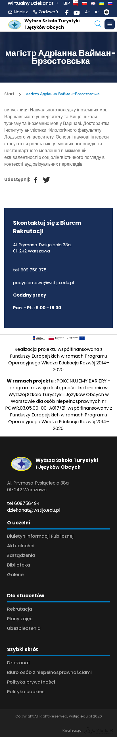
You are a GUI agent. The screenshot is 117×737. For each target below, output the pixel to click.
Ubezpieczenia (24, 628)
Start (9, 94)
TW (44, 176)
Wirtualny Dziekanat (31, 3)
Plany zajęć (20, 618)
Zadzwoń (48, 12)
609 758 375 (34, 270)
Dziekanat (18, 663)
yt (76, 11)
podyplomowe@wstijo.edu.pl (43, 283)
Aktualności (20, 546)
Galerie (15, 574)
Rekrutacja (19, 609)
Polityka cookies (26, 691)
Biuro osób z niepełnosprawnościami (49, 672)
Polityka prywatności (31, 682)
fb (67, 11)
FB (33, 176)
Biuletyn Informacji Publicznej (40, 536)
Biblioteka (18, 565)
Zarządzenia (21, 555)
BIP (66, 3)
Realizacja (72, 730)
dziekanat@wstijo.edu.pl (33, 510)
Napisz (21, 12)
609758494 (27, 503)
